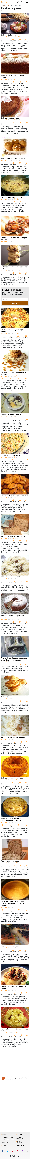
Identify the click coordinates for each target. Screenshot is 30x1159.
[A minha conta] (18, 2)
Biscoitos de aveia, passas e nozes (14, 496)
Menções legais (21, 1145)
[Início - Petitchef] (2, 5)
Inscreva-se (15, 303)
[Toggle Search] (22, 2)
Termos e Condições (19, 1142)
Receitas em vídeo (7, 1137)
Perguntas (5, 1142)
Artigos (4, 1145)
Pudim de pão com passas (11, 946)
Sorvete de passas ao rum (11, 415)
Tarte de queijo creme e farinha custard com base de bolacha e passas (13, 903)
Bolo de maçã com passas (11, 118)
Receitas (4, 1134)
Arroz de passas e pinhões (11, 197)
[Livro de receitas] (14, 2)
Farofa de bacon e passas (11, 455)
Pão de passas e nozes (10, 861)
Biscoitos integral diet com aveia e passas (14, 373)
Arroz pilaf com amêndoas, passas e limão (14, 1030)
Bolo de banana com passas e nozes (12, 76)
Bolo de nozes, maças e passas (13, 778)
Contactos (20, 1134)
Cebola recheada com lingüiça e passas (13, 987)
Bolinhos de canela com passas (13, 158)
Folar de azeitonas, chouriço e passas (12, 331)
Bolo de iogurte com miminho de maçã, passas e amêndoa (13, 819)
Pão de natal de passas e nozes (13, 536)
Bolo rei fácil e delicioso (10, 35)
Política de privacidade (19, 1137)
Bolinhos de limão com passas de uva (14, 268)
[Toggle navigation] (27, 2)
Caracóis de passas (8, 697)
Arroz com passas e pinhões (12, 577)
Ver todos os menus (8, 1140)
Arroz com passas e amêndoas (13, 737)
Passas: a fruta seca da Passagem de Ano (14, 239)
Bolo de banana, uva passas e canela (12, 616)
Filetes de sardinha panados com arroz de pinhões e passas (14, 659)
